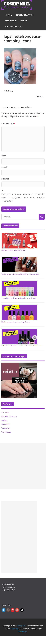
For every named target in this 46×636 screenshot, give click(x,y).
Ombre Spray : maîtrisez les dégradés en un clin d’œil (18, 298)
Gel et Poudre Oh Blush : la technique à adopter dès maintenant (22, 346)
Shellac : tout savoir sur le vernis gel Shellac (15, 322)
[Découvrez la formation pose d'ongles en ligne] (19, 364)
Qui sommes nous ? (13, 26)
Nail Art (24, 21)
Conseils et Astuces (24, 15)
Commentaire (8, 123)
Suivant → (40, 96)
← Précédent (7, 91)
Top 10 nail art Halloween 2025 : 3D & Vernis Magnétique (20, 274)
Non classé (5, 424)
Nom (3, 155)
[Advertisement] (23, 466)
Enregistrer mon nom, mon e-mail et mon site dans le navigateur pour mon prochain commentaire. (23, 197)
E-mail (4, 167)
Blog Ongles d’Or (8, 590)
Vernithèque (11, 21)
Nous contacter (8, 584)
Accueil (8, 15)
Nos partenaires (8, 587)
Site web (5, 178)
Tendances (5, 428)
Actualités (5, 412)
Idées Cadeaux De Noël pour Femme (13, 250)
